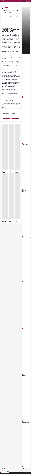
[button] (27, 1)
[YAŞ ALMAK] (26, 308)
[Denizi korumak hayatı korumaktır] (5, 47)
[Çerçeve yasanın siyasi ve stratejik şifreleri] (5, 197)
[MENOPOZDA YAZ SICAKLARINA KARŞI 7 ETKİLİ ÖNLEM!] (26, 446)
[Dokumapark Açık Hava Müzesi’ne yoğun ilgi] (17, 47)
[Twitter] (27, 472)
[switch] (29, 3)
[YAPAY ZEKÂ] (11, 47)
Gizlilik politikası (11, 3)
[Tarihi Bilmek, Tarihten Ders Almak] (26, 169)
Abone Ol (24, 1)
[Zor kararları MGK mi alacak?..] (26, 400)
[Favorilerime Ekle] (12, 16)
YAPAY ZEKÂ (23, 237)
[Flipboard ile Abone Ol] (3, 17)
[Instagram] (29, 472)
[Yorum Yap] (13, 16)
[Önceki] (5, 4)
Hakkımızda (5, 3)
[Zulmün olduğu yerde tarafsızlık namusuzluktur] (11, 197)
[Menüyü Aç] (1, 1)
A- (16, 16)
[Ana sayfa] (2, 3)
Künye (8, 3)
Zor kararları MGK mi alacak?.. (25, 422)
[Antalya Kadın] (8, 1)
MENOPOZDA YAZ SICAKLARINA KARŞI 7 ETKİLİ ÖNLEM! (25, 469)
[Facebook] (26, 472)
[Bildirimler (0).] (30, 239)
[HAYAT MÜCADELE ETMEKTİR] (17, 197)
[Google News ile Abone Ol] (4, 15)
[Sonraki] (6, 4)
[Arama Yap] (26, 1)
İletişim (14, 3)
